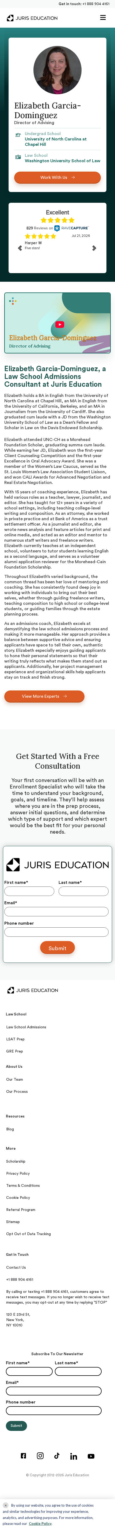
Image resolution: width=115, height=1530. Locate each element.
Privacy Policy (18, 1173)
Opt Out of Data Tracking (28, 1234)
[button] (103, 18)
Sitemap (13, 1222)
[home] (31, 18)
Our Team (14, 1080)
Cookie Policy (18, 1198)
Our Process (17, 1092)
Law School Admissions (26, 1027)
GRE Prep (14, 1051)
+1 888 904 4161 (95, 4)
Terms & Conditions (23, 1186)
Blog (10, 1129)
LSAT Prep (15, 1039)
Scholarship (15, 1161)
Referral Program (20, 1210)
